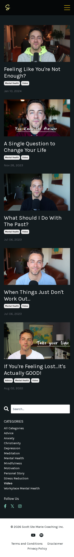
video (25, 83)
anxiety (9, 438)
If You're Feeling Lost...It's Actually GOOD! (35, 369)
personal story (14, 473)
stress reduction (16, 478)
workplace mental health (22, 488)
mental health (12, 83)
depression (12, 448)
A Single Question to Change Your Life (29, 146)
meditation (12, 453)
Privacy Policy (37, 548)
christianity (12, 443)
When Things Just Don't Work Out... (34, 295)
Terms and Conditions (27, 543)
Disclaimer (55, 543)
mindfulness (13, 463)
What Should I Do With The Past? (33, 221)
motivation (12, 468)
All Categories (14, 428)
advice (8, 380)
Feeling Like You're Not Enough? (32, 72)
